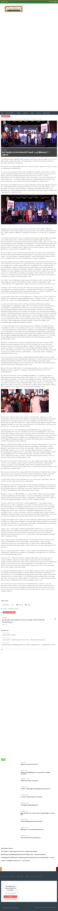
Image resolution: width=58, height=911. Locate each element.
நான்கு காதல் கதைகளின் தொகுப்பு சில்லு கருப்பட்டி (31, 837)
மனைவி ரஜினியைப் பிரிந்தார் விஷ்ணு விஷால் (29, 805)
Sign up (10, 896)
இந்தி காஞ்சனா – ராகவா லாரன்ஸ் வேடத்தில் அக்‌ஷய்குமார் (32, 829)
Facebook (4, 876)
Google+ (21, 876)
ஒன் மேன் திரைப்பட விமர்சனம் (9, 634)
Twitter (13, 876)
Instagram (31, 876)
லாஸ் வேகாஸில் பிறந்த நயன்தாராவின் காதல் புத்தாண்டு (31, 821)
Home (2, 118)
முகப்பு (2, 113)
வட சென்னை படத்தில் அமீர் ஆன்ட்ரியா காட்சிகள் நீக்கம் (31, 797)
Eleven (5, 608)
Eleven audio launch (13, 608)
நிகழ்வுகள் (12, 118)
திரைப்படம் (25, 113)
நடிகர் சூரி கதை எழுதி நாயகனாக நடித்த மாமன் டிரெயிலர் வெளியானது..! (23, 620)
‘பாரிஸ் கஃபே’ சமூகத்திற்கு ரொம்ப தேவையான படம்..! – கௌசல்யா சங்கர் (15, 860)
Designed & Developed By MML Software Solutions (45, 907)
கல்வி (32, 113)
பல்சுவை (38, 113)
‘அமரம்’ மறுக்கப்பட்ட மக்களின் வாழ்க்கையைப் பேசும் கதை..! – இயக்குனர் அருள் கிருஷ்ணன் (23, 639)
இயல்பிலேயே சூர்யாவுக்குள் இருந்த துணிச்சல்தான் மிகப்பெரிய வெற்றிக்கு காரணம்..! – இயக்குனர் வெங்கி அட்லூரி (28, 644)
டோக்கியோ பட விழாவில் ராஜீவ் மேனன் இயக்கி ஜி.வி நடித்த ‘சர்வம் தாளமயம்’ (36, 788)
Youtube (39, 876)
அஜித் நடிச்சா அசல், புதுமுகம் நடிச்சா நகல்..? (29, 764)
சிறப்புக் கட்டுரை (46, 113)
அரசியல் (18, 113)
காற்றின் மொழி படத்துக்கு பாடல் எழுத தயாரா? (30, 780)
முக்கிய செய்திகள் (10, 113)
